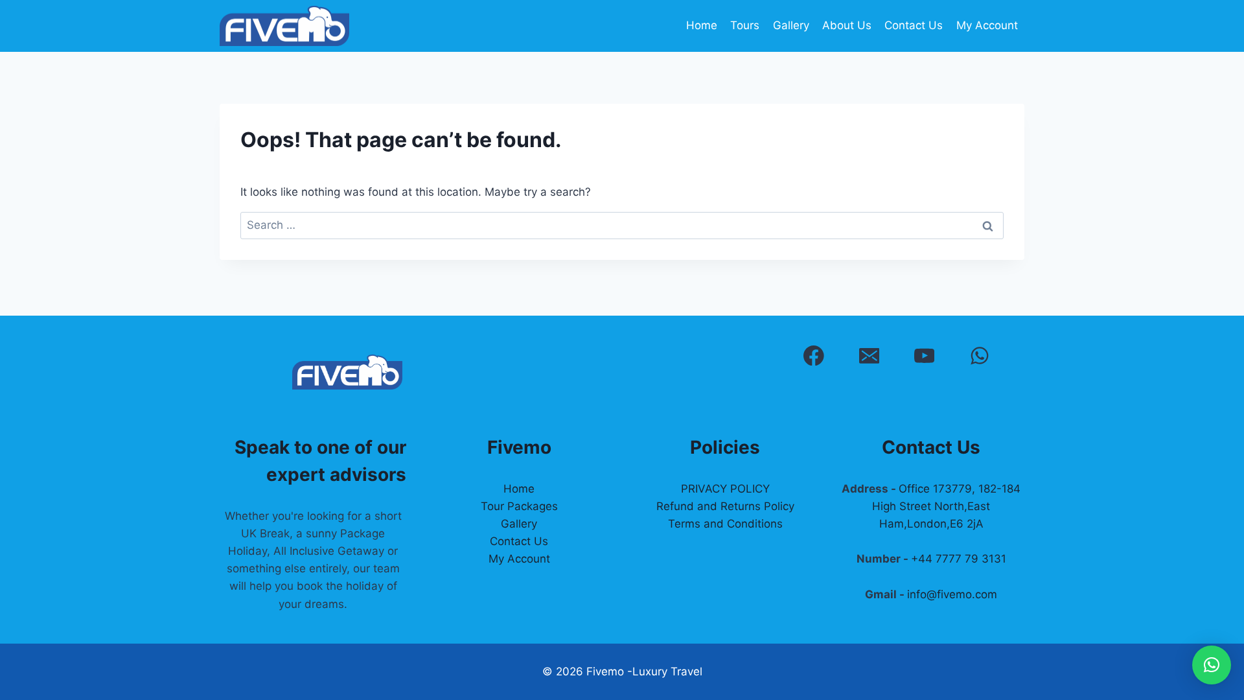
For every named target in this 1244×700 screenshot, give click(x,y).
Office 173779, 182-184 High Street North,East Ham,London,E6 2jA (946, 506)
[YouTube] (924, 355)
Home (701, 25)
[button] (1211, 665)
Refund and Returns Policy (725, 506)
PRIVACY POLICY (725, 488)
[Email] (869, 355)
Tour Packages (519, 506)
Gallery (791, 25)
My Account (987, 25)
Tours (744, 25)
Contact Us (913, 25)
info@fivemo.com (952, 594)
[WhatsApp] (979, 355)
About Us (846, 25)
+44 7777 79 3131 (958, 558)
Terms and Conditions (725, 523)
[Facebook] (813, 355)
